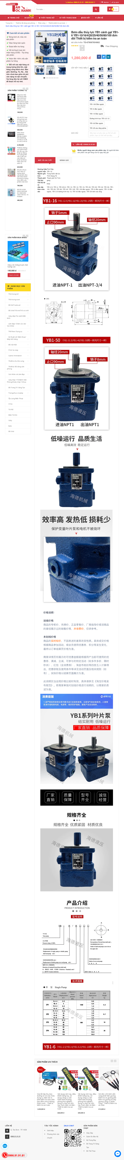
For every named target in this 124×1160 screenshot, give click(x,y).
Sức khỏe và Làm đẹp (16, 374)
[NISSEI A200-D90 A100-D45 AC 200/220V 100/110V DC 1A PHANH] (11, 192)
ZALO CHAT (69, 1125)
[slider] (75, 46)
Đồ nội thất (12, 345)
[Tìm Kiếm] (96, 9)
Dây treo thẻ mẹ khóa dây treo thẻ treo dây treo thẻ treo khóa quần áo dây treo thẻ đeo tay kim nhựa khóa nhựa (22, 102)
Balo (10, 426)
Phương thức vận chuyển (53, 1136)
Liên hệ (99, 18)
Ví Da (10, 404)
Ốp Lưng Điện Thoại (15, 398)
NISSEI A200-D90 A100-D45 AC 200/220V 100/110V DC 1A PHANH (22, 192)
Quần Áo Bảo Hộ (92, 1136)
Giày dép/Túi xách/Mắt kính (16, 317)
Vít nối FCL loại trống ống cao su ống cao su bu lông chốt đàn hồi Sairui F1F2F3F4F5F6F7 (22, 121)
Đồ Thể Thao (90, 1151)
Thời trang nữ (13, 294)
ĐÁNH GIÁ (64, 160)
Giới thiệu (50, 1130)
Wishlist (106, 2)
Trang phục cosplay (15, 393)
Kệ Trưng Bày (91, 1140)
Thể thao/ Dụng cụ (15, 331)
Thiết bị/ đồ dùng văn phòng (25, 23)
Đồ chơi (11, 431)
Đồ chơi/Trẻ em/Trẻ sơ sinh (18, 310)
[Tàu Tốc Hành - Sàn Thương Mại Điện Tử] (19, 7)
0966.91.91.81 (15, 1136)
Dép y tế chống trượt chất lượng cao (18, 266)
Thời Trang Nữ (47, 18)
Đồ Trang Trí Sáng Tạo (16, 387)
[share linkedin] (108, 57)
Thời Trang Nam (68, 18)
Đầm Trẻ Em (12, 415)
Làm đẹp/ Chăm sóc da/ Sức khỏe (16, 325)
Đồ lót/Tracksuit (14, 305)
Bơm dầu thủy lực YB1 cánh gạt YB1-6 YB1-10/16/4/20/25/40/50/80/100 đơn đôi (37, 26)
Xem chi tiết (14, 275)
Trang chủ (14, 18)
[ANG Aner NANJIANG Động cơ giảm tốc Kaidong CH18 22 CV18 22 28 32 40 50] (11, 134)
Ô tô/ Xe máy (13, 350)
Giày (10, 420)
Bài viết (86, 18)
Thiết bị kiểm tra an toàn (57, 23)
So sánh (116, 2)
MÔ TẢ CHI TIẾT (45, 160)
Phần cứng (41, 23)
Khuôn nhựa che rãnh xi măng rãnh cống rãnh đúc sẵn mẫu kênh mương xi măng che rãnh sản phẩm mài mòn (22, 176)
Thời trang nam (14, 299)
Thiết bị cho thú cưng (16, 361)
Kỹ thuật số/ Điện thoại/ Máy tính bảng (16, 338)
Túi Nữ (10, 409)
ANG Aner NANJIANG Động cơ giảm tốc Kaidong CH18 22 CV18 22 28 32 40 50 (22, 136)
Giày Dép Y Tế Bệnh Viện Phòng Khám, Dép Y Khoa (17, 381)
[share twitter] (104, 57)
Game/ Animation (15, 356)
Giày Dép (30, 17)
